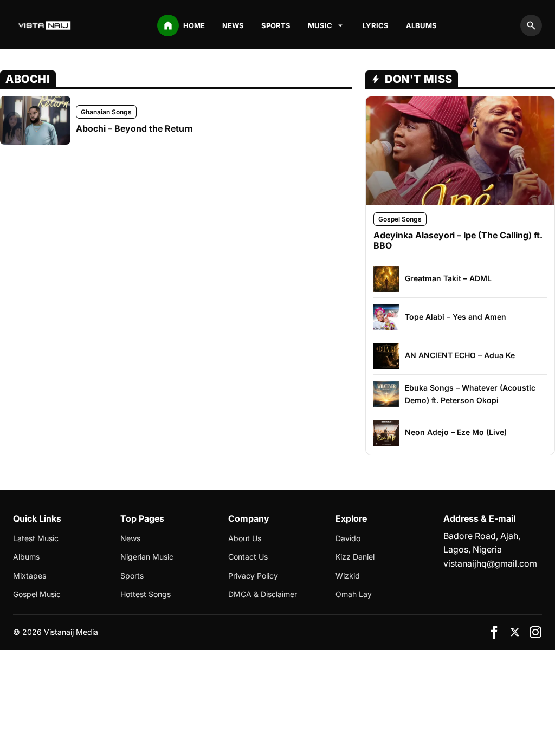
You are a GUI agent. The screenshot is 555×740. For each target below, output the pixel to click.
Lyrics (376, 25)
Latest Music (36, 538)
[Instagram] (535, 632)
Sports (276, 25)
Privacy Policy (253, 575)
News (233, 25)
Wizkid (347, 575)
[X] (514, 632)
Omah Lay (353, 594)
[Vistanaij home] (45, 25)
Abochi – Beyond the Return (134, 128)
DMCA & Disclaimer (262, 594)
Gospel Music (37, 594)
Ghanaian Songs (106, 112)
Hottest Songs (145, 594)
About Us (244, 538)
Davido (347, 538)
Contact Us (248, 556)
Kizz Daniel (355, 556)
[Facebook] (494, 632)
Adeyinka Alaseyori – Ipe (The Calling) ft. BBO (458, 240)
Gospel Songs (400, 219)
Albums (421, 25)
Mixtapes (29, 575)
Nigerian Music (146, 556)
